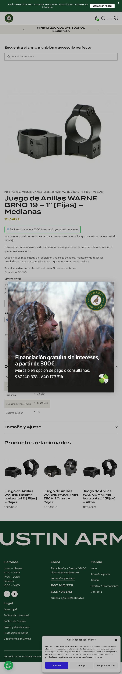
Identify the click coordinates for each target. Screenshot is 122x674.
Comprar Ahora (102, 6)
